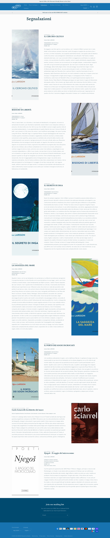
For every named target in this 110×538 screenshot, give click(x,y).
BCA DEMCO (18, 536)
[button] (34, 5)
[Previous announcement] (12, 12)
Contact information (68, 536)
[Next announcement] (97, 12)
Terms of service (50, 536)
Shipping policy (59, 536)
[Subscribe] (67, 515)
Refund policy (35, 536)
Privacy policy (42, 536)
